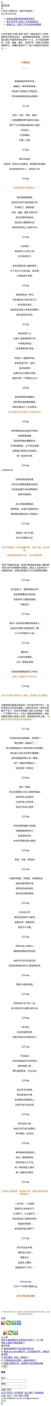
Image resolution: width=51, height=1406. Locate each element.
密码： (4, 1384)
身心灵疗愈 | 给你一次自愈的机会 (22, 21)
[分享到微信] (8, 1323)
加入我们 (29, 1393)
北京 (9, 1395)
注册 (3, 1389)
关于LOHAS (7, 1393)
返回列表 (5, 5)
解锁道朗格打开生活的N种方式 (19, 1348)
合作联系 (18, 1393)
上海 (3, 1395)
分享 (3, 1318)
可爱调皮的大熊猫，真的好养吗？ (20, 1360)
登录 (9, 1390)
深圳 (21, 1395)
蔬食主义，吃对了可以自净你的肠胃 (24, 24)
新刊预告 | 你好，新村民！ (16, 1357)
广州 (15, 1395)
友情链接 (39, 1393)
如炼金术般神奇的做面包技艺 (21, 19)
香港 (26, 1395)
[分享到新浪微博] (3, 1323)
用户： (4, 1378)
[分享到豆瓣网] (13, 1323)
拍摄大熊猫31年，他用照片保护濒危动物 (23, 1363)
